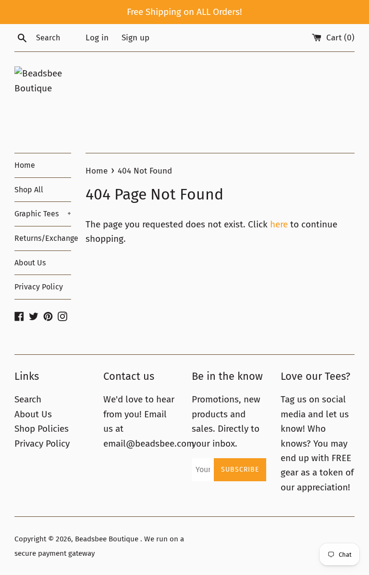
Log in (97, 38)
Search (27, 399)
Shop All (28, 189)
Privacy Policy (38, 286)
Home (24, 165)
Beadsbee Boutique (107, 539)
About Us (30, 262)
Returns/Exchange (42, 238)
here (279, 224)
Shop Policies (41, 428)
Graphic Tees (42, 213)
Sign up (135, 38)
